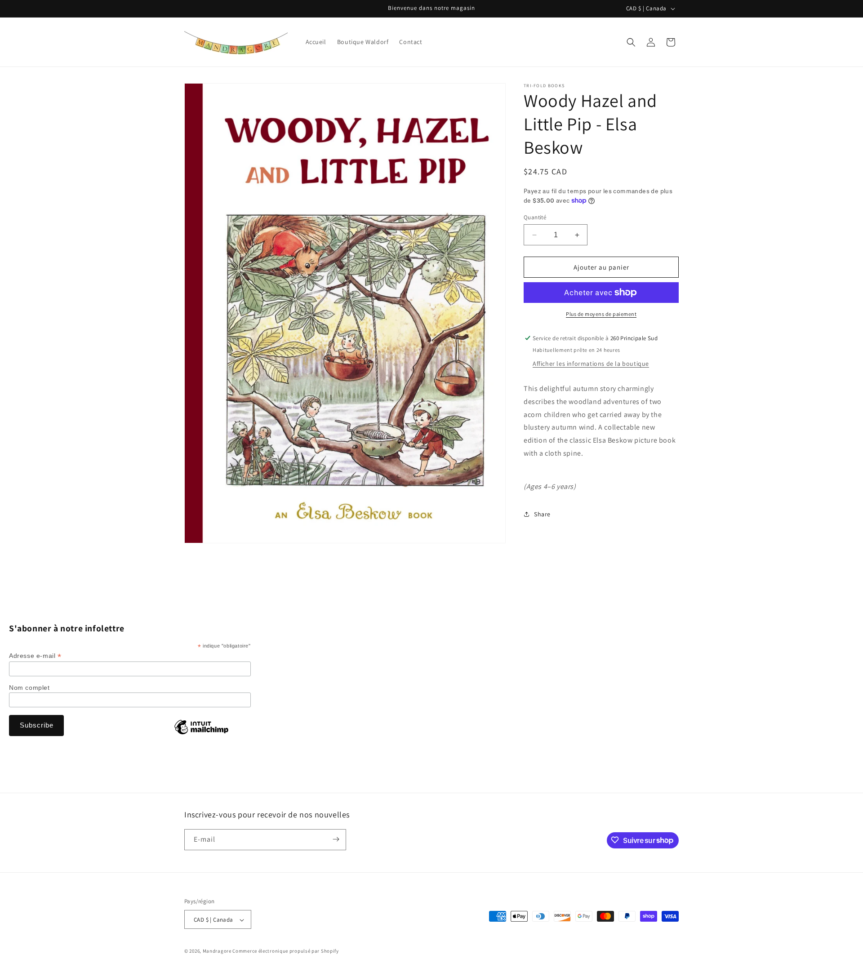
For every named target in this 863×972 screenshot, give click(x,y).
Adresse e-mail (35, 656)
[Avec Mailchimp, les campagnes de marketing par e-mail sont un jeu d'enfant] (201, 733)
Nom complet (29, 687)
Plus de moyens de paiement (601, 314)
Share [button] (542, 514)
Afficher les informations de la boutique (591, 364)
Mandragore (217, 951)
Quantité (535, 217)
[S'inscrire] (336, 839)
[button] (631, 42)
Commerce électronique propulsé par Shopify (285, 951)
